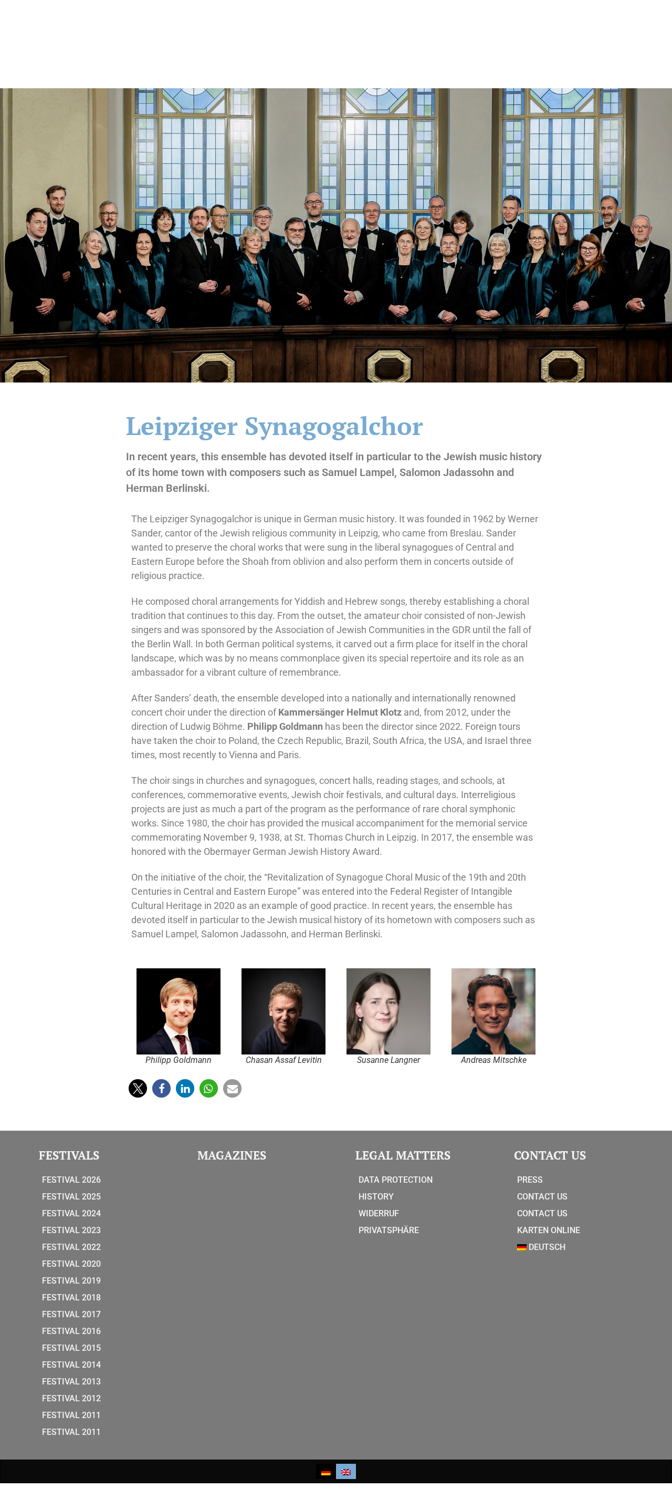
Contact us (542, 1197)
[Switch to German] (326, 1471)
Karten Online (548, 1230)
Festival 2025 (71, 1197)
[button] (138, 1088)
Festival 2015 (71, 1348)
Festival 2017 (71, 1314)
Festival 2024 (71, 1213)
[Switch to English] (346, 1471)
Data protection (396, 1180)
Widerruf (379, 1213)
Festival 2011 (71, 1415)
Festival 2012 (71, 1398)
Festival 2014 (71, 1365)
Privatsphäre (389, 1230)
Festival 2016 (71, 1331)
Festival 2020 (71, 1264)
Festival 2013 (71, 1382)
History (376, 1197)
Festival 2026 (71, 1180)
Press (530, 1180)
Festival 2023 (71, 1230)
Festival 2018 (71, 1297)
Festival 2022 (71, 1247)
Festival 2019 (71, 1281)
